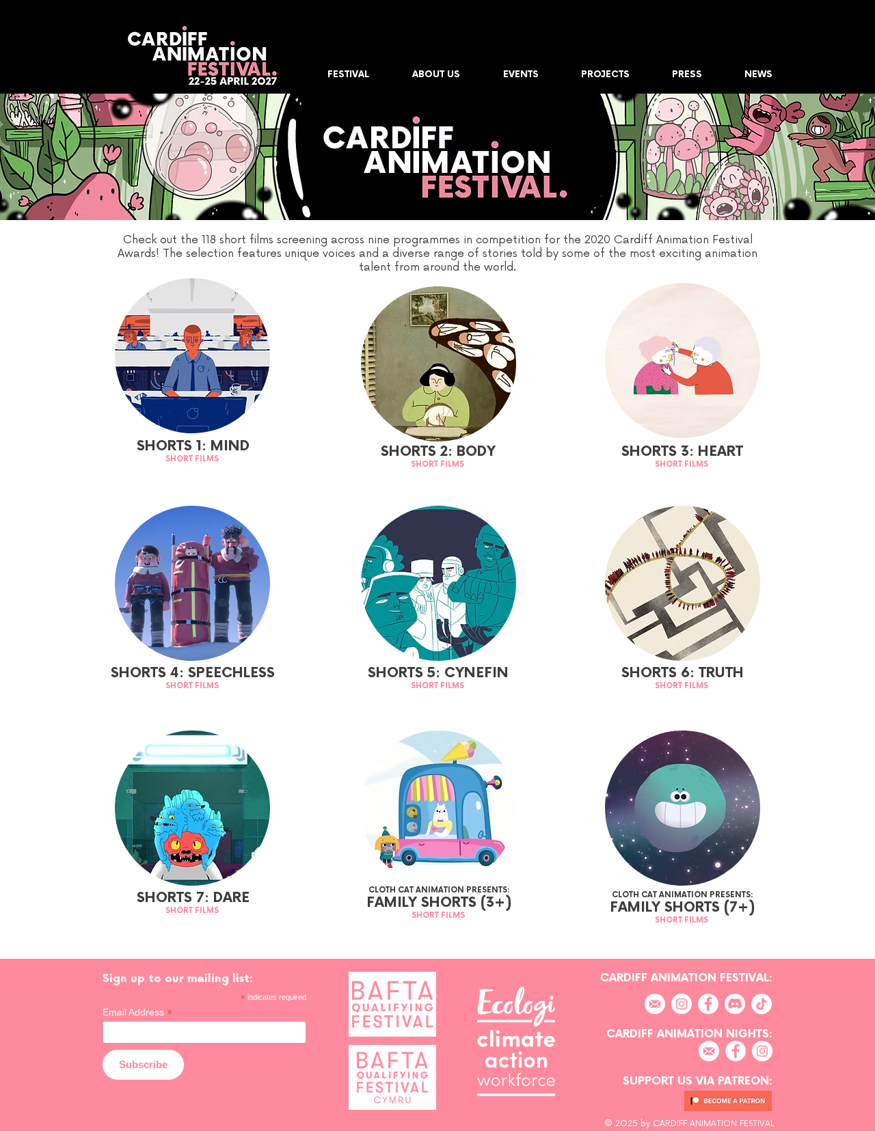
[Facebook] (708, 1004)
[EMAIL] (655, 1004)
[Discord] (735, 1004)
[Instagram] (681, 1004)
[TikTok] (761, 1004)
